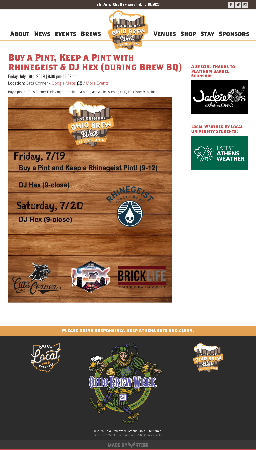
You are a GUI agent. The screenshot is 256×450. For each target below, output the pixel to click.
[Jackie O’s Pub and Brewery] (219, 98)
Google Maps (63, 83)
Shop (188, 33)
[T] (238, 5)
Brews (91, 33)
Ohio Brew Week (115, 431)
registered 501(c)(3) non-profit (142, 435)
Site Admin (154, 431)
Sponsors (234, 33)
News (42, 33)
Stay (207, 33)
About (19, 33)
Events (65, 33)
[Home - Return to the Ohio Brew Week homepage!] (128, 30)
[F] (231, 5)
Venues (165, 33)
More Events (97, 83)
